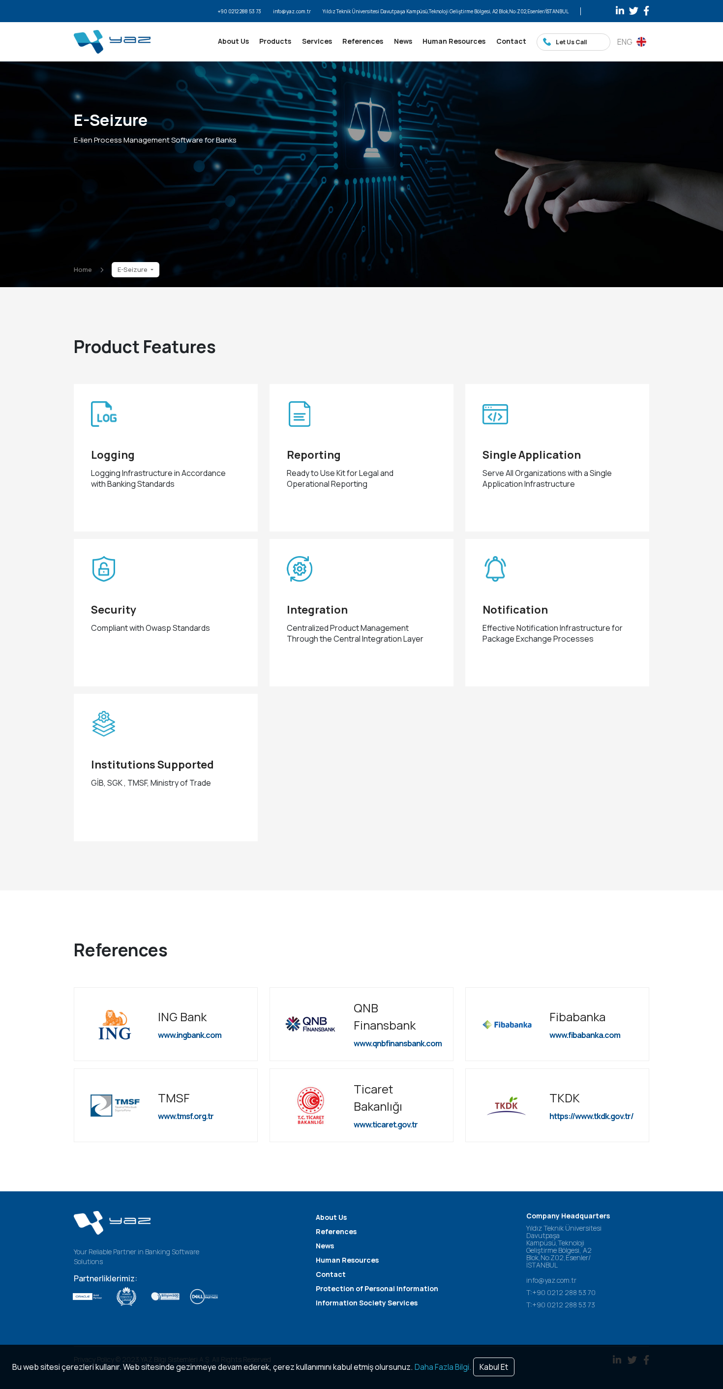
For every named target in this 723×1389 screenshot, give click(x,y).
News (403, 41)
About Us (233, 41)
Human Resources (453, 41)
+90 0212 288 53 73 (239, 11)
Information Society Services (367, 1302)
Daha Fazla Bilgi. (443, 1366)
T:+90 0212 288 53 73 (560, 1304)
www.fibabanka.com (584, 1035)
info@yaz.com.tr (292, 11)
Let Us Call (571, 42)
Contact (511, 41)
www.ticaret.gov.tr (386, 1124)
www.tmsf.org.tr (185, 1116)
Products (275, 41)
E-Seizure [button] (133, 269)
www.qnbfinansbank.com (398, 1043)
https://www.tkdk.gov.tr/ (591, 1116)
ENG (625, 41)
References (362, 41)
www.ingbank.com (189, 1035)
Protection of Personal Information (377, 1288)
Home (83, 269)
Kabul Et (494, 1366)
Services (317, 41)
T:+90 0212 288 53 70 (561, 1292)
